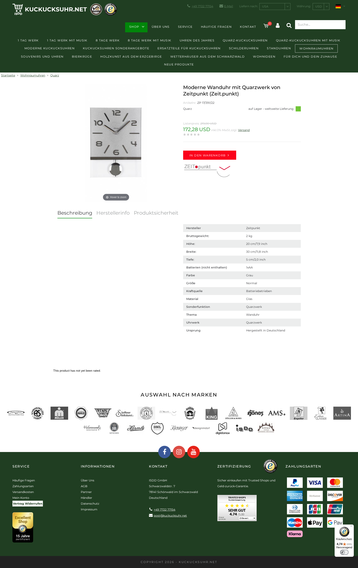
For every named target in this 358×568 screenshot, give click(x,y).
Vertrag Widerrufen (27, 503)
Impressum (89, 509)
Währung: (304, 6)
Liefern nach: (248, 6)
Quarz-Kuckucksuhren (245, 40)
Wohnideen (264, 56)
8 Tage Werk (108, 40)
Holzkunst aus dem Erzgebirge (131, 56)
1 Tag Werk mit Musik (67, 40)
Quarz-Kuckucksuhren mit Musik (308, 40)
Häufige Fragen (216, 27)
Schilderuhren (244, 48)
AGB (84, 486)
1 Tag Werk (28, 40)
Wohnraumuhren (316, 48)
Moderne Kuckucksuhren (49, 48)
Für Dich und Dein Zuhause (310, 56)
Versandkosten (23, 492)
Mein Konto (20, 498)
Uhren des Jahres (197, 40)
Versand (244, 130)
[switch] (344, 552)
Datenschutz (90, 503)
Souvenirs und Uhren (42, 56)
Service (185, 27)
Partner (86, 492)
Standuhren (279, 48)
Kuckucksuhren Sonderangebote (116, 48)
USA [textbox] (265, 6)
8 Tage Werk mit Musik (149, 40)
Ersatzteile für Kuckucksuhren (189, 48)
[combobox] (274, 6)
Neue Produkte (179, 64)
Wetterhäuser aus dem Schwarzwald (207, 56)
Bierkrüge (82, 56)
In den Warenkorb (207, 155)
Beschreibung (74, 213)
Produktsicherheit (156, 213)
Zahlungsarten (23, 486)
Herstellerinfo (113, 213)
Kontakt (248, 27)
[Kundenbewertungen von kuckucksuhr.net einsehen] (237, 509)
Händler (86, 498)
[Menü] (351, 526)
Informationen (98, 466)
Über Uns (161, 27)
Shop (134, 27)
